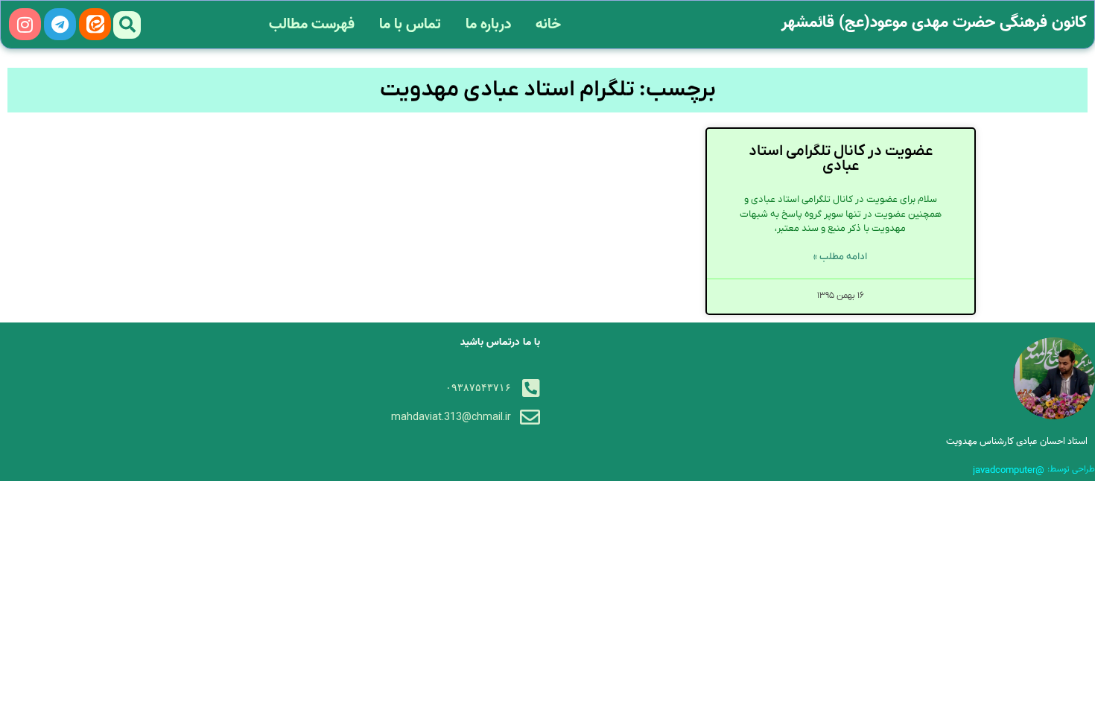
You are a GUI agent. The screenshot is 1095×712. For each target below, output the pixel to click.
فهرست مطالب (312, 24)
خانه (548, 24)
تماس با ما (410, 24)
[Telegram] (60, 24)
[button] (127, 25)
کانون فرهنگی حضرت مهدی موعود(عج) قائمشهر (934, 22)
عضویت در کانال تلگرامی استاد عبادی (841, 159)
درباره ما (488, 24)
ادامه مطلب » (840, 256)
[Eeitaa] (95, 24)
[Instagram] (25, 24)
